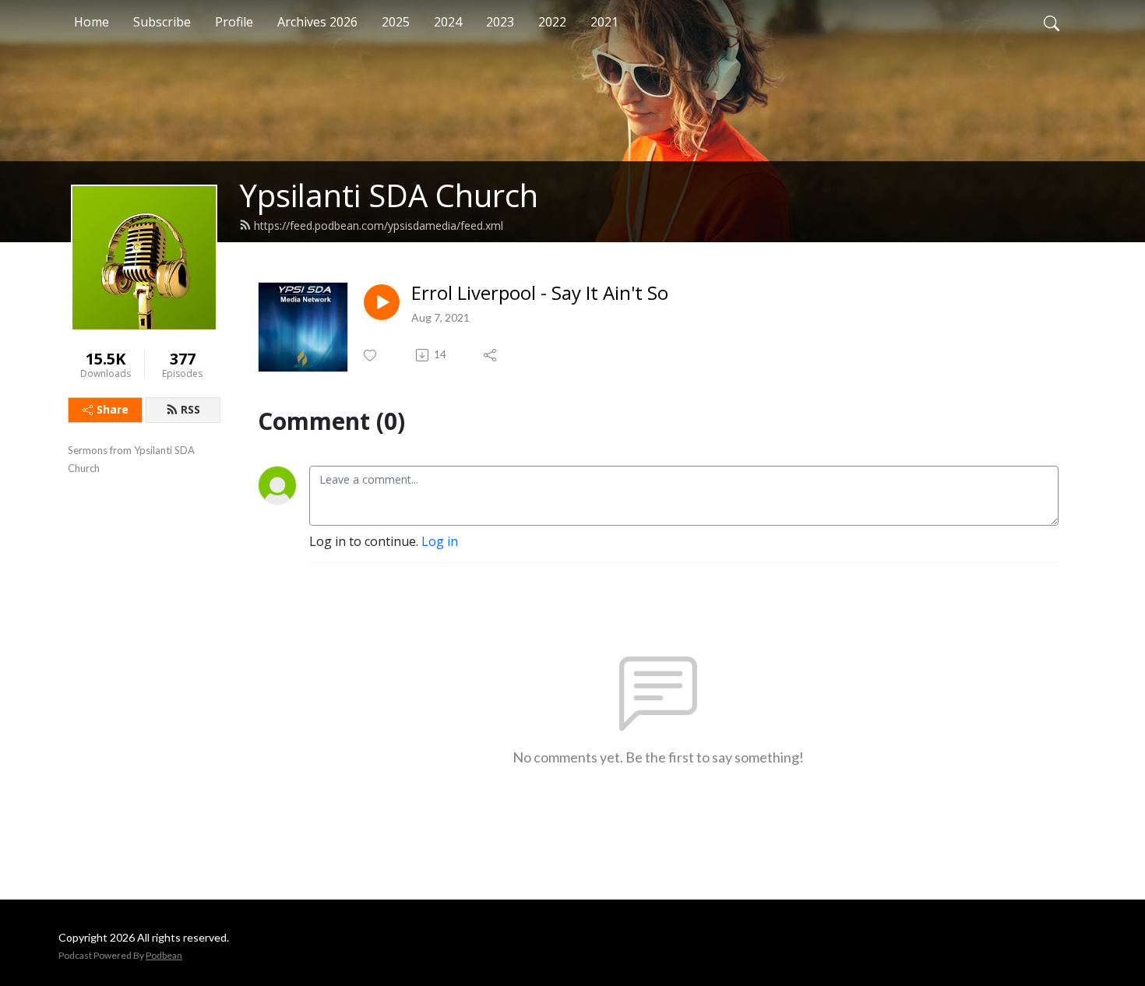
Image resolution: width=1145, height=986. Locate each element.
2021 (604, 21)
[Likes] (371, 355)
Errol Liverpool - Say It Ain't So (539, 293)
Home (91, 21)
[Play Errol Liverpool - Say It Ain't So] (382, 302)
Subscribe (162, 21)
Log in (439, 541)
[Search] (1052, 21)
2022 (552, 21)
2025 (396, 21)
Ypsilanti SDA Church (388, 195)
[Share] (491, 355)
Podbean (164, 955)
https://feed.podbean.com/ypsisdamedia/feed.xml (378, 225)
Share (113, 409)
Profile (234, 21)
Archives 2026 (317, 21)
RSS (190, 409)
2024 (448, 21)
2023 (500, 21)
